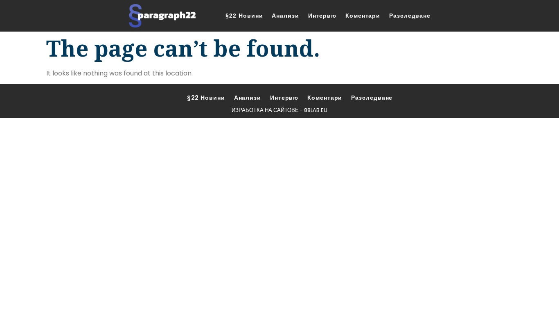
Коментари (362, 15)
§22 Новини (244, 15)
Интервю (322, 15)
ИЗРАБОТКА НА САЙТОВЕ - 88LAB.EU (279, 110)
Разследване (410, 15)
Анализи (285, 15)
